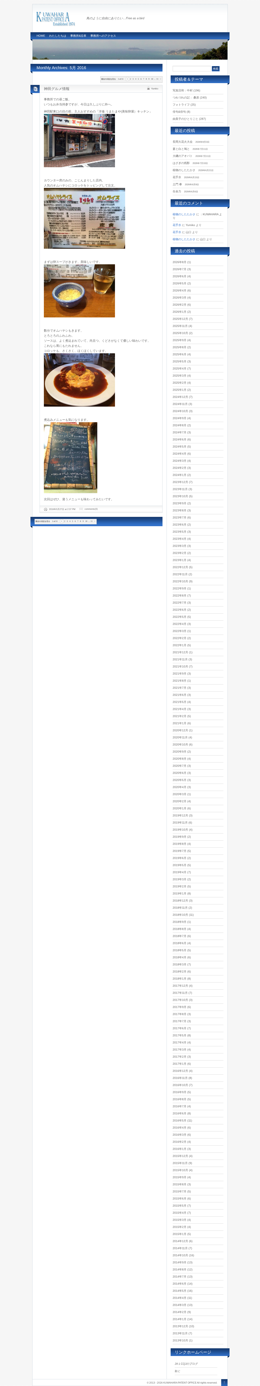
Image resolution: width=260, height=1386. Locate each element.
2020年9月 (179, 751)
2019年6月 (179, 858)
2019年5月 (179, 865)
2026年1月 (179, 311)
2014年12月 (180, 1241)
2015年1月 (179, 1234)
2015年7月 (179, 1191)
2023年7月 (179, 517)
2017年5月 (179, 1035)
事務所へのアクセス (103, 35)
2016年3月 (179, 1134)
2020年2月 (179, 801)
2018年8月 (179, 929)
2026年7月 (179, 269)
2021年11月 (180, 659)
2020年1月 (179, 808)
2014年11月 (180, 1248)
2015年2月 (179, 1227)
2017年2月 (179, 1056)
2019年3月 (179, 879)
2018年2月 (179, 971)
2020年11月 (180, 737)
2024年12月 (180, 396)
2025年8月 (179, 347)
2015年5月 (179, 1205)
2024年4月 (179, 453)
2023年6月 (179, 524)
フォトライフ (181, 104)
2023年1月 (179, 560)
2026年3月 (179, 297)
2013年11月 (180, 1333)
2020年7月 (179, 765)
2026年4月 (179, 290)
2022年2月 (179, 638)
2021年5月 (179, 702)
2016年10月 (180, 1085)
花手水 (177, 177)
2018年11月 (180, 907)
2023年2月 (179, 553)
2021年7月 (179, 687)
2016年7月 (179, 1106)
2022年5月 (179, 616)
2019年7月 (179, 851)
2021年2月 (179, 716)
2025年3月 (179, 375)
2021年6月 (179, 694)
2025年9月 (179, 340)
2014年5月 (179, 1290)
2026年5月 (179, 283)
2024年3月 (179, 460)
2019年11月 (180, 822)
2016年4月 (179, 1127)
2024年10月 (180, 411)
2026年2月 (179, 304)
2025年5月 (179, 361)
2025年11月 (180, 326)
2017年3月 (179, 1049)
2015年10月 (180, 1170)
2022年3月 (179, 631)
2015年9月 (179, 1177)
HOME (41, 35)
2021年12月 (180, 652)
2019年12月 (180, 815)
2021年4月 (179, 709)
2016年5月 (179, 1120)
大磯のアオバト (183, 155)
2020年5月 (179, 780)
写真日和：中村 (183, 90)
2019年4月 (179, 872)
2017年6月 (179, 1028)
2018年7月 (179, 936)
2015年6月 (179, 1198)
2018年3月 (179, 964)
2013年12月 (180, 1326)
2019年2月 (179, 886)
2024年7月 (179, 432)
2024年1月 (179, 475)
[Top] (224, 1382)
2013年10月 (180, 1340)
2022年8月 (179, 595)
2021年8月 (179, 680)
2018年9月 (179, 921)
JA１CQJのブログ (186, 1363)
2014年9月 (179, 1262)
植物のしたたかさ (184, 170)
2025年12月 (180, 318)
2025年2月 (179, 382)
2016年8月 (179, 1099)
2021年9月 (179, 673)
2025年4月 (179, 368)
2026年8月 (179, 262)
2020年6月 (179, 772)
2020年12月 (180, 730)
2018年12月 (180, 900)
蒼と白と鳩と (181, 148)
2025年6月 (179, 354)
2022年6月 (179, 609)
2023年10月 (180, 496)
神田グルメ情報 (56, 89)
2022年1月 (179, 645)
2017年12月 (180, 985)
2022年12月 (180, 567)
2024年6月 (179, 439)
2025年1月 (179, 389)
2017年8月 (179, 1014)
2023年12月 (180, 482)
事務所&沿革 (78, 35)
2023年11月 (180, 489)
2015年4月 (179, 1212)
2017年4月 (179, 1042)
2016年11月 (180, 1078)
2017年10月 (180, 999)
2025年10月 (180, 333)
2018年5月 (179, 950)
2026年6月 (179, 276)
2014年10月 (180, 1255)
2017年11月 (180, 992)
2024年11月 (180, 404)
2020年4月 (179, 787)
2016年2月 (179, 1141)
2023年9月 (179, 503)
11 (157, 79)
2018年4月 (179, 957)
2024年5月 (179, 446)
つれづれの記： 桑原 (186, 97)
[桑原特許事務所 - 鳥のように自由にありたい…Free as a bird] (56, 24)
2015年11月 (180, 1163)
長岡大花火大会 (183, 141)
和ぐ (177, 1371)
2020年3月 (179, 794)
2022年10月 (180, 581)
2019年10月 (180, 829)
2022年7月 (179, 602)
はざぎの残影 (181, 163)
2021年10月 (180, 666)
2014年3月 (179, 1305)
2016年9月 (179, 1092)
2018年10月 (180, 914)
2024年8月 (179, 425)
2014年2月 (179, 1312)
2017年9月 (179, 1007)
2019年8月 (179, 843)
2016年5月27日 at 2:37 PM (62, 509)
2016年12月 (180, 1070)
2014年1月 (179, 1319)
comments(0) (91, 509)
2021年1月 (179, 723)
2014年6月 (179, 1283)
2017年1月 (179, 1063)
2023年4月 (179, 538)
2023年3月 (179, 545)
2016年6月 (179, 1113)
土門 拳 (177, 184)
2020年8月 (179, 758)
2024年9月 (179, 418)
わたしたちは (57, 35)
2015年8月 (179, 1184)
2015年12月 (180, 1156)
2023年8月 (179, 510)
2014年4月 (179, 1297)
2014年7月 (179, 1276)
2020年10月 (180, 744)
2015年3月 (179, 1219)
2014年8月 (179, 1269)
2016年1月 (179, 1148)
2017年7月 (179, 1021)
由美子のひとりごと (185, 118)
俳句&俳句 (179, 111)
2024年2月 (179, 467)
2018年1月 (179, 978)
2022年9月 (179, 588)
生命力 (177, 191)
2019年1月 (179, 893)
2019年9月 (179, 836)
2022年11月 (180, 574)
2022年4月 (179, 624)
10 (152, 79)
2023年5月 (179, 531)
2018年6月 (179, 943)
